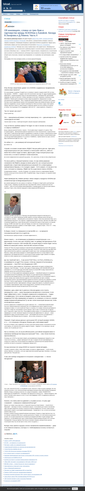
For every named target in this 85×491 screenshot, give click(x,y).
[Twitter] (15, 433)
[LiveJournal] (16, 433)
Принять (75, 488)
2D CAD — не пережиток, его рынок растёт (14, 442)
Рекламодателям (34, 14)
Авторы (18, 14)
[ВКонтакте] (14, 433)
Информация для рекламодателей (65, 145)
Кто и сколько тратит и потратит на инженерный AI (17, 453)
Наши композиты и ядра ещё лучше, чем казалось (17, 466)
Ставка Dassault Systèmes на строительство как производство (19, 447)
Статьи (12, 14)
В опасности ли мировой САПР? (12, 480)
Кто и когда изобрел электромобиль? (69, 54)
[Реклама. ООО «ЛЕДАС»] (57, 7)
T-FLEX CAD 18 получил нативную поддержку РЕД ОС (17, 451)
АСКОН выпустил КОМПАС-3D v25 (13, 457)
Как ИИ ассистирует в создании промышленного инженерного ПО (20, 459)
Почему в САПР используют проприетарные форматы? (18, 472)
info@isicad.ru (74, 136)
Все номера (61, 99)
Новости (5, 14)
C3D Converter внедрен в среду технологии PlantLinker (17, 478)
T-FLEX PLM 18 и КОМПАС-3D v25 (12, 449)
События (25, 14)
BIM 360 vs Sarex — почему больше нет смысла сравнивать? (19, 464)
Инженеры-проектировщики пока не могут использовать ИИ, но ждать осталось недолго (26, 455)
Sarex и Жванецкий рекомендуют (12, 468)
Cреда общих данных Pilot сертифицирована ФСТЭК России (19, 476)
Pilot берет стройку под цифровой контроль (15, 445)
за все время (68, 41)
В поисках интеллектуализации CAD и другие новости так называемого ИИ (23, 474)
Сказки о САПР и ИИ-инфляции (12, 440)
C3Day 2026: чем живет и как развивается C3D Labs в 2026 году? (20, 461)
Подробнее (60, 143)
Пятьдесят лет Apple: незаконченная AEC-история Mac (18, 470)
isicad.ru (74, 131)
